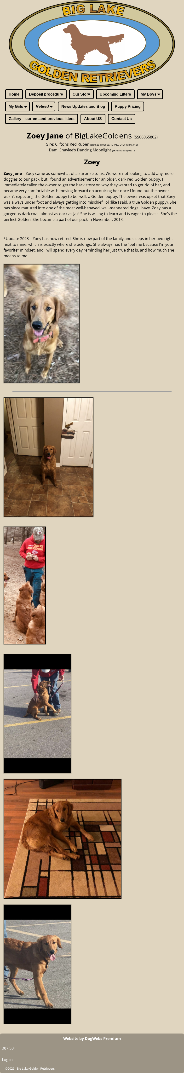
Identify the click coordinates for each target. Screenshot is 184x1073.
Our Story (81, 94)
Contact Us (121, 119)
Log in (7, 1059)
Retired (42, 106)
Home (14, 94)
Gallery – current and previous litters (42, 119)
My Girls (16, 106)
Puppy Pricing (128, 106)
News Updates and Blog (83, 106)
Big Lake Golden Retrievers (36, 1068)
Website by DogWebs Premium (92, 1038)
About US (93, 119)
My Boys (148, 94)
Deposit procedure (46, 94)
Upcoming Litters (115, 94)
